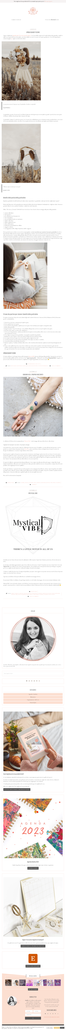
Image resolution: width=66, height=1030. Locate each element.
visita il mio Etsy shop (33, 966)
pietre (54, 482)
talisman (41, 594)
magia (27, 365)
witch (53, 594)
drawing (40, 593)
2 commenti (34, 484)
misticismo (43, 482)
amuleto (17, 593)
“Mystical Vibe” (27, 441)
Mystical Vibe (49, 482)
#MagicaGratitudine (33, 32)
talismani (58, 482)
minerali (39, 482)
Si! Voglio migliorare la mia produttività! (17, 789)
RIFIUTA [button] (62, 1027)
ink (48, 593)
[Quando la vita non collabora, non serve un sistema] (8, 982)
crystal (26, 593)
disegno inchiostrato (33, 593)
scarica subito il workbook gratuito (33, 946)
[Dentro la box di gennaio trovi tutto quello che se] (43, 982)
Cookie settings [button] (49, 1027)
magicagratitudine (33, 365)
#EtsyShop (26, 449)
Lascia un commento (55, 365)
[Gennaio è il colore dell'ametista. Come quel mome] (57, 982)
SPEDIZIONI (47, 1017)
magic (53, 593)
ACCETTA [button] (57, 1027)
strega (31, 594)
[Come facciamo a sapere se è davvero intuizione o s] (22, 982)
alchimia (23, 482)
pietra (27, 594)
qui (12, 38)
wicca (50, 594)
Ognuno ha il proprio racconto (33, 374)
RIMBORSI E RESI (55, 1017)
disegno (27, 482)
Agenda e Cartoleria (33, 694)
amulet (13, 593)
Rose (33, 11)
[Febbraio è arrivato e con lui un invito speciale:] (29, 982)
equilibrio (31, 482)
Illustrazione (33, 697)
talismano (46, 594)
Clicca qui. (47, 1)
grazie (23, 365)
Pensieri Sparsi (10, 482)
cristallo (21, 593)
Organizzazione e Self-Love (33, 699)
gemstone (44, 593)
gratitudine (19, 365)
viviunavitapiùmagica (43, 365)
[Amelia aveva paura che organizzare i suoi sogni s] (36, 982)
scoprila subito (33, 868)
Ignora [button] (50, 1)
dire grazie (13, 365)
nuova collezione (22, 594)
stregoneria (36, 594)
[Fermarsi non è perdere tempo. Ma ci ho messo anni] (15, 982)
